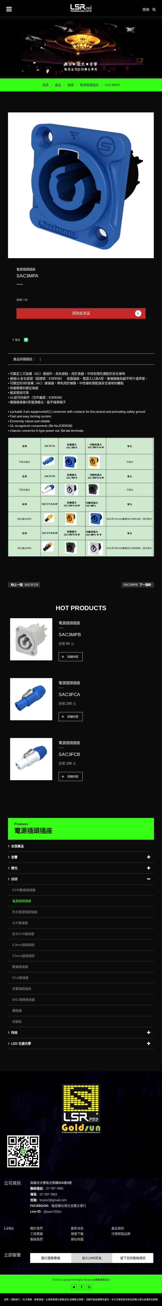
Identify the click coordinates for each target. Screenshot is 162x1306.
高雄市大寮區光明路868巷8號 (51, 1183)
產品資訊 (117, 1228)
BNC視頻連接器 (23, 999)
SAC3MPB (136, 584)
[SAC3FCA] (31, 699)
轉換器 (17, 1010)
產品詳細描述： (24, 359)
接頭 (70, 85)
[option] (81, 185)
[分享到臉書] (81, 1287)
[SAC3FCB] (31, 759)
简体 (146, 9)
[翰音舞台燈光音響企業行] (81, 8)
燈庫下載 (77, 1234)
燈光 (14, 868)
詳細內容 (72, 656)
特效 (14, 1032)
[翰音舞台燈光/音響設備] (81, 48)
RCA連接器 (20, 978)
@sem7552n (52, 1211)
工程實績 (36, 1234)
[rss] (89, 1287)
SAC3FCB (26, 584)
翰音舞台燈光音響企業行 (68, 1206)
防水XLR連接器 (23, 934)
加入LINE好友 (92, 1258)
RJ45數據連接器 (23, 890)
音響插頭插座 (21, 988)
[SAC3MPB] (31, 639)
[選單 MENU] (9, 9)
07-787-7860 (54, 1188)
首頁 (45, 85)
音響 (14, 857)
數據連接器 (20, 967)
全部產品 (17, 846)
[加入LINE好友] (23, 1151)
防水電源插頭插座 (25, 912)
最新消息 (77, 1228)
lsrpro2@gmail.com (53, 1200)
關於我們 (36, 1228)
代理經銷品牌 (120, 1234)
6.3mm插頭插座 (23, 945)
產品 (58, 85)
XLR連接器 (20, 923)
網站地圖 (77, 1239)
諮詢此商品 (81, 313)
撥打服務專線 (50, 1258)
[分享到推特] (74, 1287)
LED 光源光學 (21, 1043)
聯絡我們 (36, 1239)
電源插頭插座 (89, 85)
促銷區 (17, 1021)
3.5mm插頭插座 (23, 956)
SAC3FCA (69, 694)
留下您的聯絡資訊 (133, 1258)
